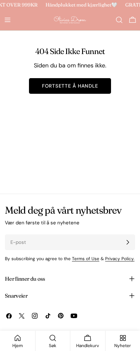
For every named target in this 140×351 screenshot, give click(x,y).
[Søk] (119, 19)
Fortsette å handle (70, 86)
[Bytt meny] (7, 19)
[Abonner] (127, 242)
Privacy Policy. (119, 258)
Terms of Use (85, 258)
